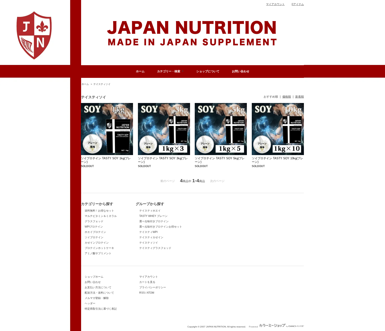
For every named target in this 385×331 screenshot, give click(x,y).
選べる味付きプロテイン (154, 221)
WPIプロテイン (94, 226)
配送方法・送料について (99, 292)
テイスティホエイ (150, 210)
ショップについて (207, 71)
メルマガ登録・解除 (97, 298)
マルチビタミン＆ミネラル (101, 216)
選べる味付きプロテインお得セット (160, 226)
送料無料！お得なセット (99, 210)
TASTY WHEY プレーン (153, 216)
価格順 (286, 96)
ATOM (150, 292)
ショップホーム (94, 276)
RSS (142, 292)
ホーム (140, 71)
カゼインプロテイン (97, 242)
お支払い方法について (98, 287)
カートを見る (147, 282)
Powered (254, 326)
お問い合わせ (240, 71)
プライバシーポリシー (152, 287)
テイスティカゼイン (151, 237)
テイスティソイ (102, 84)
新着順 (299, 96)
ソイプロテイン (94, 237)
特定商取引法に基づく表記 (101, 308)
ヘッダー (90, 303)
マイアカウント (275, 4)
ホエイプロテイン (95, 232)
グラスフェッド (94, 221)
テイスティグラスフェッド (155, 248)
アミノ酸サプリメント (98, 253)
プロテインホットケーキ (99, 248)
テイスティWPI (148, 232)
